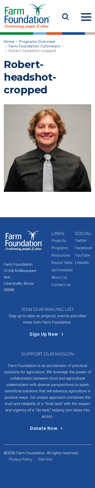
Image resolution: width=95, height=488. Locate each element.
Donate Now (44, 428)
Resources (60, 255)
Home (9, 42)
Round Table (62, 262)
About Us (59, 277)
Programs (59, 248)
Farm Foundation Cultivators (35, 46)
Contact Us (61, 284)
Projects (58, 240)
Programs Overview (37, 42)
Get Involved (61, 270)
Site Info (45, 459)
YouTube (82, 255)
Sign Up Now (44, 334)
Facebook (83, 248)
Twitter (81, 240)
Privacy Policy (20, 459)
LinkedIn (82, 262)
